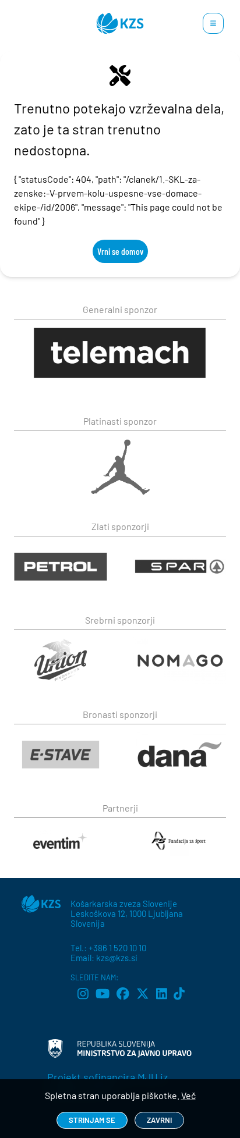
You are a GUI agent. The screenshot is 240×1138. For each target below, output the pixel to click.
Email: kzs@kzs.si (103, 957)
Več (188, 1095)
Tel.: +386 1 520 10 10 (108, 948)
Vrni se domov (120, 251)
